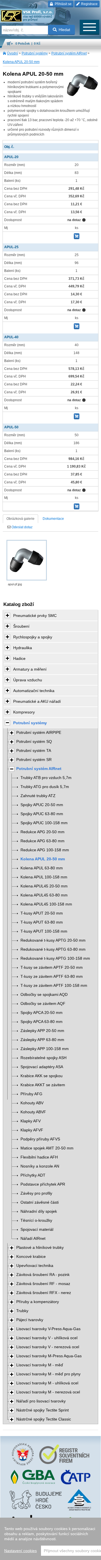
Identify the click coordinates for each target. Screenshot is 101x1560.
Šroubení (21, 626)
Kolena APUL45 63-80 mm (44, 895)
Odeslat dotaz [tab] (22, 527)
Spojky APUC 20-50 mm (41, 805)
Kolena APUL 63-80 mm (41, 868)
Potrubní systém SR (34, 760)
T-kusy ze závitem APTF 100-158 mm (53, 985)
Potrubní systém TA (33, 751)
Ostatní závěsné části (39, 1202)
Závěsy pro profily (36, 1193)
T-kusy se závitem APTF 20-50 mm (51, 967)
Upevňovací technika (34, 1266)
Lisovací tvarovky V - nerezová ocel (47, 1347)
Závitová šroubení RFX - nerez (43, 1293)
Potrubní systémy (35, 53)
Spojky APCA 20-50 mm (41, 1013)
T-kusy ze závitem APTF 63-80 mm (51, 976)
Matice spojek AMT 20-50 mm (47, 1148)
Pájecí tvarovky (29, 1320)
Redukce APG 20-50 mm (42, 832)
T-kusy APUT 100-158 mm (43, 931)
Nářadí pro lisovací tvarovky (41, 1401)
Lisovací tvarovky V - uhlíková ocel (46, 1338)
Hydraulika (22, 647)
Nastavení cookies (20, 1550)
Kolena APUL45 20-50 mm (44, 886)
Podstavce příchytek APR (42, 1184)
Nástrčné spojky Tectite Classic (43, 1419)
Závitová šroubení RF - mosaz (43, 1284)
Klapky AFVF (31, 1130)
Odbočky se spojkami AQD (44, 994)
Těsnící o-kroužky (36, 1220)
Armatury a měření (30, 669)
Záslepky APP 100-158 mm (44, 1049)
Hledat (64, 29)
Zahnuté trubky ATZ (38, 796)
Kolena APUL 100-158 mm (43, 877)
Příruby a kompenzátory (37, 1302)
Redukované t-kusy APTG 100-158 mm (55, 958)
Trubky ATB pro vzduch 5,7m (46, 778)
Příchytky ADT (32, 1175)
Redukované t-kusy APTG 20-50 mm (53, 940)
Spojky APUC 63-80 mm (41, 814)
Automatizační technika (33, 690)
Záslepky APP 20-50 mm (42, 1031)
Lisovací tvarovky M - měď (39, 1365)
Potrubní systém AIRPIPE (38, 732)
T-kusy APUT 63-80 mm (41, 922)
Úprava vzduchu (27, 680)
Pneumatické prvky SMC (35, 615)
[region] (50, 1539)
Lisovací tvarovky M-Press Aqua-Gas (49, 1356)
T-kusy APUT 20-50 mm (41, 913)
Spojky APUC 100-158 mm (44, 823)
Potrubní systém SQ (34, 741)
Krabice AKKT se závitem (42, 1085)
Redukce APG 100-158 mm (44, 850)
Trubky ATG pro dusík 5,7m (44, 787)
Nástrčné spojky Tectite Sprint (42, 1410)
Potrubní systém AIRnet (69, 53)
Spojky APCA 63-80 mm (41, 1022)
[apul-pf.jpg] (26, 560)
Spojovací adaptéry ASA (41, 1067)
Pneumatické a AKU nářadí (37, 701)
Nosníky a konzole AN (39, 1166)
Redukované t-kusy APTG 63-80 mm (53, 949)
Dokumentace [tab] (53, 519)
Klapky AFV (30, 1121)
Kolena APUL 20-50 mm (21, 62)
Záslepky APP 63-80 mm (42, 1040)
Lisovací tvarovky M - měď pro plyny (48, 1374)
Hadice (19, 658)
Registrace (89, 4)
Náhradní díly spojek (38, 1211)
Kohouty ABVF (33, 1112)
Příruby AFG (31, 1094)
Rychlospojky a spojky (32, 637)
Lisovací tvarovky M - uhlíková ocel (47, 1383)
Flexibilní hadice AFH (39, 1157)
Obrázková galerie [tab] (20, 519)
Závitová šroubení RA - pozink (43, 1275)
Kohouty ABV (31, 1103)
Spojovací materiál (36, 1229)
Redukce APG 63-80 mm (42, 841)
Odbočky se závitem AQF (42, 1004)
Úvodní (12, 53)
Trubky (22, 1311)
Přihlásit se (63, 4)
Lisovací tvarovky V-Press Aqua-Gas (48, 1329)
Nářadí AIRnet (32, 1238)
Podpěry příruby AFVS (40, 1139)
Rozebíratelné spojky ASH (43, 1058)
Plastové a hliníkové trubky (40, 1247)
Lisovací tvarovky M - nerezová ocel (48, 1392)
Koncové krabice (31, 1256)
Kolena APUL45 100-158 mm (46, 904)
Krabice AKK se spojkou (41, 1076)
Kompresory (24, 712)
